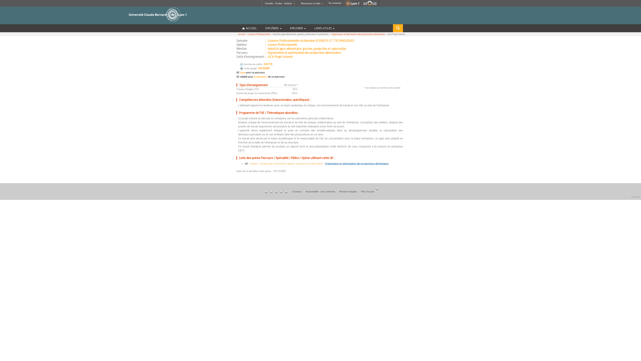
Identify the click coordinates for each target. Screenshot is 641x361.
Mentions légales (348, 191)
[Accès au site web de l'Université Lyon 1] (352, 6)
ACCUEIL (251, 28)
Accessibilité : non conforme (320, 191)
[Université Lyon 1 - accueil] (29, 22)
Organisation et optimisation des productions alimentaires (358, 34)
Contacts (297, 191)
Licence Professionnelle (259, 34)
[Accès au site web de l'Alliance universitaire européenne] (370, 5)
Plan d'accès (367, 191)
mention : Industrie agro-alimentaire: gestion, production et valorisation (286, 163)
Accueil (241, 34)
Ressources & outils (310, 3)
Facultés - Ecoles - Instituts (278, 3)
